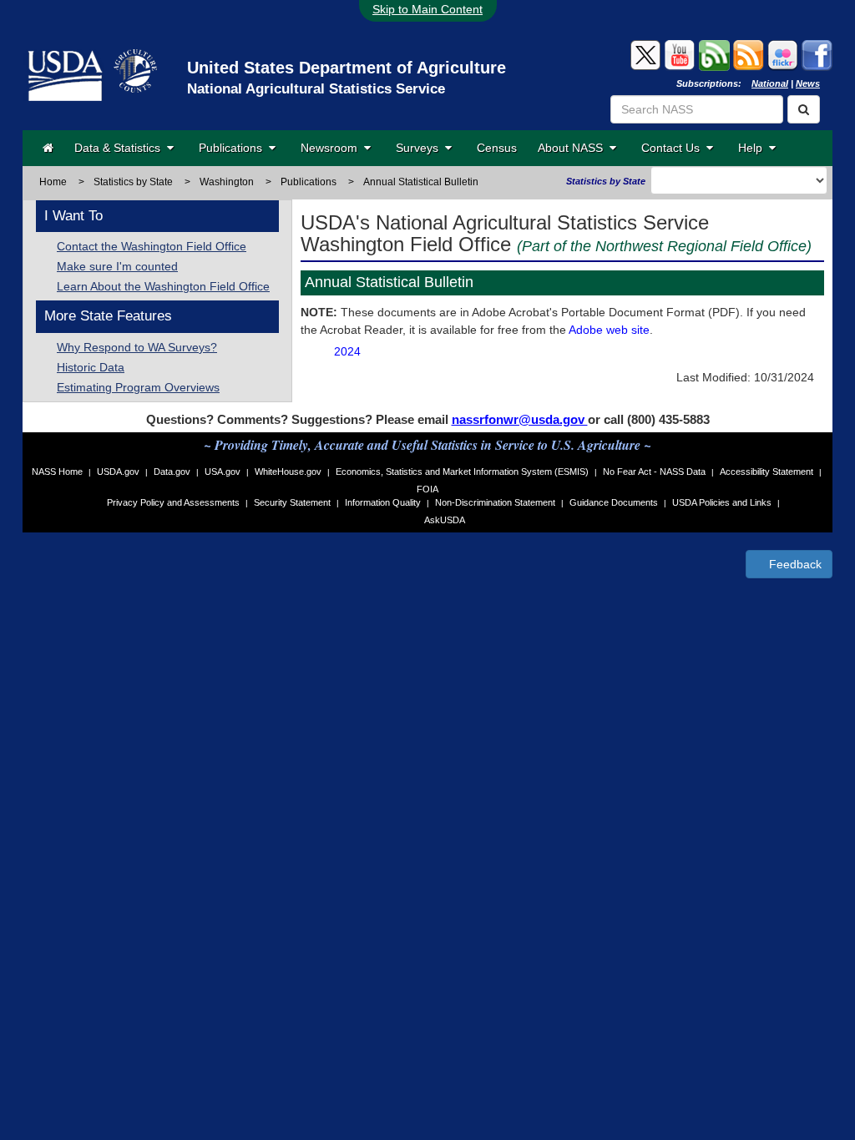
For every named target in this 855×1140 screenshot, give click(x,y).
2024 (347, 351)
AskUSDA (444, 520)
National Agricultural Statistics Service (316, 89)
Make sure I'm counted (117, 266)
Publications (234, 147)
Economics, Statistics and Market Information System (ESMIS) (462, 472)
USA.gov (222, 472)
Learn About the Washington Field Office (163, 286)
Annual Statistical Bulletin (420, 182)
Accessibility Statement (766, 472)
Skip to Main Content (427, 9)
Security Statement (292, 502)
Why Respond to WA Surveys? (137, 347)
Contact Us (673, 147)
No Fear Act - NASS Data (654, 472)
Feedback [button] (794, 564)
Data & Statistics (120, 147)
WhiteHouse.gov (288, 472)
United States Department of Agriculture (346, 67)
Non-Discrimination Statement (495, 502)
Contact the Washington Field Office (151, 246)
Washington (227, 182)
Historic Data (90, 367)
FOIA (427, 489)
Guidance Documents (613, 502)
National (769, 83)
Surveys (420, 147)
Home (53, 182)
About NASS (574, 147)
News (808, 83)
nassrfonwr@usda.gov (520, 419)
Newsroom (332, 147)
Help (753, 147)
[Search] (803, 109)
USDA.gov (118, 472)
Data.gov (172, 472)
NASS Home (57, 472)
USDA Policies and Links (722, 502)
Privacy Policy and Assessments (173, 502)
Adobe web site (609, 329)
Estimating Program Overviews (138, 387)
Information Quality (383, 502)
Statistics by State (133, 182)
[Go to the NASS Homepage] (48, 147)
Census (497, 147)
